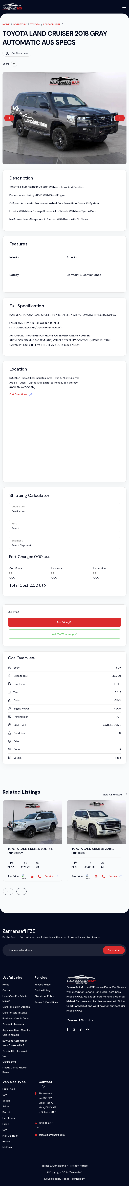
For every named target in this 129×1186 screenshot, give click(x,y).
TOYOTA (35, 24)
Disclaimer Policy (44, 996)
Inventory (20, 24)
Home (6, 24)
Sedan (6, 1100)
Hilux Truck (9, 1089)
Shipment (17, 540)
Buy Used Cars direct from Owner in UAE (15, 1043)
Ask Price (62, 622)
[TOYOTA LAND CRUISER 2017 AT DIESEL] (32, 822)
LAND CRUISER (51, 24)
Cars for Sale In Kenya (15, 1012)
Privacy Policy (43, 984)
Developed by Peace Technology (64, 1178)
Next (120, 118)
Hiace (6, 1124)
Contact (7, 990)
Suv (5, 1095)
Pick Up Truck (10, 1135)
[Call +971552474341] (39, 876)
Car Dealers (9, 1061)
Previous (9, 118)
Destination (18, 506)
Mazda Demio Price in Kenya (15, 1070)
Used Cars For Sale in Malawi (15, 999)
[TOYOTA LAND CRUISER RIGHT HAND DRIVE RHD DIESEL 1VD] (96, 822)
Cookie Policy (42, 990)
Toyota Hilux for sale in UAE (15, 1054)
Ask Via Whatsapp (63, 634)
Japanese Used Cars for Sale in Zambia (16, 1033)
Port (14, 523)
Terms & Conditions (46, 1002)
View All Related (114, 794)
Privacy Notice (79, 1165)
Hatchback (9, 1118)
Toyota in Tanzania (13, 1024)
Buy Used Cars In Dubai (16, 1018)
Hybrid (6, 1141)
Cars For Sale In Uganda (16, 1007)
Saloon (6, 1106)
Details (49, 876)
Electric (7, 1112)
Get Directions (18, 394)
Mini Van (7, 1147)
